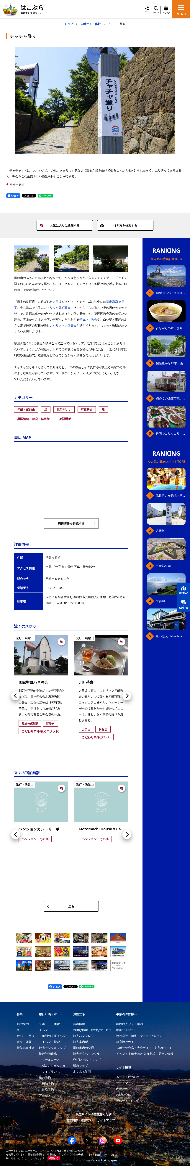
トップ (68, 24)
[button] (15, 695)
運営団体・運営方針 (79, 1120)
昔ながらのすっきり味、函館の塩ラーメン (171, 328)
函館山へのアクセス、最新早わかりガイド (171, 293)
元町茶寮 (86, 682)
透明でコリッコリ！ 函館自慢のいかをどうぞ (171, 433)
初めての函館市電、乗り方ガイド (171, 398)
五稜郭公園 (163, 566)
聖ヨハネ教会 (88, 319)
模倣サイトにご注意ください (95, 1114)
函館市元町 (17, 185)
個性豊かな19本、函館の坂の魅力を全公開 (171, 363)
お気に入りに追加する (65, 225)
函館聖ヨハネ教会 (33, 682)
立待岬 (160, 601)
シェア (14, 195)
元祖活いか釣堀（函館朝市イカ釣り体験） (171, 496)
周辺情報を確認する (71, 523)
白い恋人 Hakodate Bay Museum (171, 636)
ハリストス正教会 (64, 325)
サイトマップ (106, 1120)
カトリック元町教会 (57, 308)
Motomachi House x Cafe (102, 828)
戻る (71, 906)
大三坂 (57, 302)
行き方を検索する (125, 225)
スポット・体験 (90, 24)
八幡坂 (160, 531)
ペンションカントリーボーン (43, 828)
